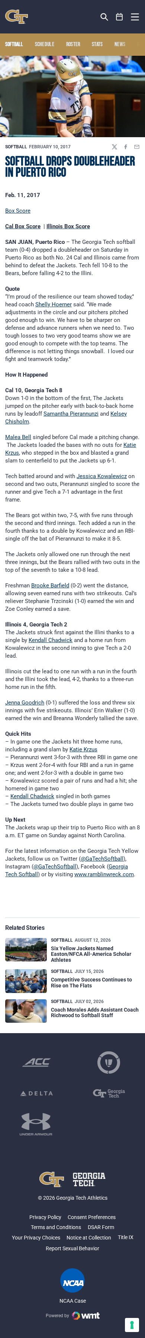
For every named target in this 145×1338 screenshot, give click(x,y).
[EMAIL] (137, 147)
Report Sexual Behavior (72, 1248)
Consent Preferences (92, 1217)
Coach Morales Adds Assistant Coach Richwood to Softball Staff (95, 1012)
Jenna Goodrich (24, 702)
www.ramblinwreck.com (104, 874)
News (120, 45)
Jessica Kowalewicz (102, 476)
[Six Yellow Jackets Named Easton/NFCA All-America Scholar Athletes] (26, 949)
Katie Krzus (83, 749)
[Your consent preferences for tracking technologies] (132, 1325)
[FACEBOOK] (126, 147)
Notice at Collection (89, 1238)
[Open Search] (104, 16)
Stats (97, 45)
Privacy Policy (45, 1217)
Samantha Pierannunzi (71, 413)
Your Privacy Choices (36, 1238)
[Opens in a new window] (36, 1062)
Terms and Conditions (56, 1227)
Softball (16, 146)
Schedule (45, 45)
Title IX (125, 1237)
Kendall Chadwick (50, 640)
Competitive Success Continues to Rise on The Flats (91, 982)
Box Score (17, 210)
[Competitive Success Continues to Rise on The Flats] (26, 981)
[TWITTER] (114, 147)
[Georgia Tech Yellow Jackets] (16, 17)
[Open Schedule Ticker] (119, 16)
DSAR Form (101, 1227)
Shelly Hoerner (53, 304)
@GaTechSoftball (102, 858)
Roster (73, 45)
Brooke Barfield (50, 585)
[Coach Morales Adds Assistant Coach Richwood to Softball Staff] (26, 1011)
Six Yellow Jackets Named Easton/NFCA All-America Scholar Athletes (91, 954)
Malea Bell (18, 437)
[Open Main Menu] (135, 17)
